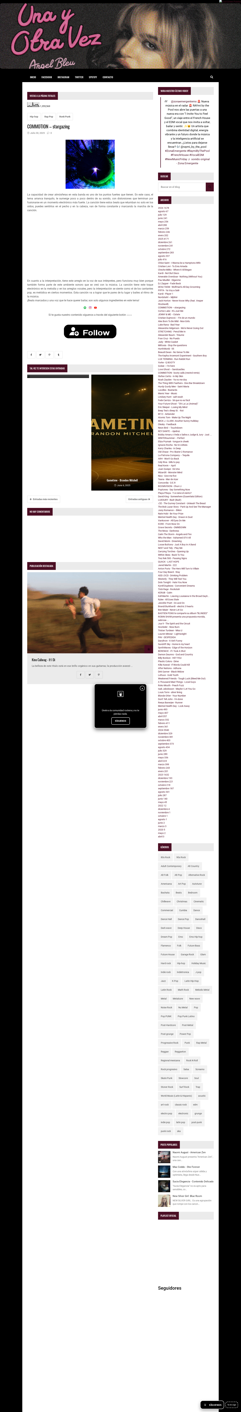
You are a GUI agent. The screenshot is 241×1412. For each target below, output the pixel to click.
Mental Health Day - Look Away (174, 706)
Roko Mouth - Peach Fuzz (171, 685)
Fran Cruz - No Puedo (169, 338)
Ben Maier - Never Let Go (170, 610)
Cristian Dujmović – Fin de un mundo (176, 318)
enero (163, 235)
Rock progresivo (169, 1069)
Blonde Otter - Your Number (172, 695)
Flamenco (166, 945)
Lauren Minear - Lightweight (172, 634)
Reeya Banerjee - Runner (170, 702)
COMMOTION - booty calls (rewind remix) (179, 372)
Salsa (186, 1069)
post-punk (196, 1122)
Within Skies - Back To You (171, 555)
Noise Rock (166, 1007)
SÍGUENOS (120, 721)
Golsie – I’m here (166, 366)
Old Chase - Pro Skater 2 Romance (175, 451)
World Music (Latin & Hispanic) (176, 1095)
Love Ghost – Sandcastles (171, 369)
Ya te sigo (231, 1404)
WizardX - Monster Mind (170, 472)
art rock (165, 1104)
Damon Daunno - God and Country (175, 654)
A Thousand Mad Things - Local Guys (177, 682)
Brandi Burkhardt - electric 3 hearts (175, 606)
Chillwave (166, 901)
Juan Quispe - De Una (169, 469)
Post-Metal (187, 1025)
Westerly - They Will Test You (172, 579)
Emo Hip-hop (195, 936)
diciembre (165, 242)
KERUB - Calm (165, 592)
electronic (183, 1113)
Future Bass (194, 945)
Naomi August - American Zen (189, 1152)
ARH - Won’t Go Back (168, 458)
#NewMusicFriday (176, 159)
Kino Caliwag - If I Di (43, 659)
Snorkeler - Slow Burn (169, 627)
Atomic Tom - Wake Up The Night (174, 417)
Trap (198, 1087)
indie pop (165, 1122)
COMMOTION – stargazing (171, 307)
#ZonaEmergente (175, 150)
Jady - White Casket (168, 342)
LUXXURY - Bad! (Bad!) (169, 500)
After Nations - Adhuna (169, 668)
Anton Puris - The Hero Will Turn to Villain (178, 568)
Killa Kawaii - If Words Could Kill (174, 664)
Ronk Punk (64, 116)
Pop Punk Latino (186, 1016)
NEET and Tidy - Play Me (170, 548)
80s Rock (165, 857)
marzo (163, 228)
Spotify (93, 77)
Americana (166, 883)
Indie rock (166, 972)
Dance (196, 910)
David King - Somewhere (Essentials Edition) (180, 496)
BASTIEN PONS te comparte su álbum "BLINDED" (183, 613)
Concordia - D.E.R (167, 482)
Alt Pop (178, 875)
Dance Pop (183, 919)
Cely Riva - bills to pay (169, 462)
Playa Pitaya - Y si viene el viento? (175, 493)
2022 (162, 805)
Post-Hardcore (168, 1025)
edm (195, 1104)
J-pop (198, 972)
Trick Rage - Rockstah (169, 589)
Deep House (184, 928)
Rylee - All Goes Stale (168, 599)
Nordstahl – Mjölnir (168, 297)
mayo (163, 221)
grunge (198, 1113)
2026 (163, 208)
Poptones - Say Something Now (174, 489)
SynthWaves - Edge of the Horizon (175, 647)
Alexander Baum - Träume (171, 335)
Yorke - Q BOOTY (166, 362)
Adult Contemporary (171, 866)
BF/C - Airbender (166, 414)
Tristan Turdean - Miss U (170, 630)
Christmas (182, 901)
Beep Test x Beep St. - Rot (171, 410)
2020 (161, 829)
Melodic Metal (202, 989)
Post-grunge (167, 1034)
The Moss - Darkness (168, 531)
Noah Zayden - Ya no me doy (172, 379)
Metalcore (178, 998)
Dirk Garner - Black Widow (171, 671)
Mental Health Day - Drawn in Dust (175, 517)
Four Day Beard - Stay (169, 572)
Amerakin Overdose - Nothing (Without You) (180, 276)
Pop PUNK (166, 1016)
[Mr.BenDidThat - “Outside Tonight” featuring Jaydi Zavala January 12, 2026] (58, 376)
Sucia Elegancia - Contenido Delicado (193, 1181)
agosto (163, 211)
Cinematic (199, 901)
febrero (164, 232)
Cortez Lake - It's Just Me (170, 311)
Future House (168, 954)
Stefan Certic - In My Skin (170, 376)
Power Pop (185, 1034)
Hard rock (166, 963)
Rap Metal (201, 1042)
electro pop (166, 1113)
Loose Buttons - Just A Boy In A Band (177, 544)
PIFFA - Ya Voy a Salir (169, 290)
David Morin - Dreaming (170, 541)
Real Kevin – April (167, 465)
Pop (196, 1007)
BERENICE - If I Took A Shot (172, 651)
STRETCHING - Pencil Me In (172, 331)
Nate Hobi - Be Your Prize (170, 513)
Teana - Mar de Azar (168, 479)
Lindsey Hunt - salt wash (170, 397)
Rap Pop (48, 116)
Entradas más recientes (45, 499)
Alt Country (193, 866)
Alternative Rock (196, 875)
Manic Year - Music (167, 393)
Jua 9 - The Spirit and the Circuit (174, 623)
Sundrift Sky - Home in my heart (174, 644)
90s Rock (181, 857)
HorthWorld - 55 (166, 348)
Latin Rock (166, 989)
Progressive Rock (169, 1042)
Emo (180, 936)
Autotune (197, 883)
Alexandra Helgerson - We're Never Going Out (180, 328)
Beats (179, 892)
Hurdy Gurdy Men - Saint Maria (173, 386)
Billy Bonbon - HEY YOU (169, 658)
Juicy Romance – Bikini (169, 510)
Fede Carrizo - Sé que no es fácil (174, 400)
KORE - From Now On (169, 524)
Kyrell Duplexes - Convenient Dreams (176, 585)
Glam (203, 954)
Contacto (108, 77)
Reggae (165, 1051)
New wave (194, 998)
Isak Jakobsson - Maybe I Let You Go (176, 689)
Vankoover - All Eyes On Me (171, 520)
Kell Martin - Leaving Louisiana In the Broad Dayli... (183, 596)
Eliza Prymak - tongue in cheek (173, 441)
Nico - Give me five (167, 476)
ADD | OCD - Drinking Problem (173, 575)
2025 (163, 239)
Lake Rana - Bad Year (169, 324)
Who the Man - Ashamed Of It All (174, 537)
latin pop (180, 1122)
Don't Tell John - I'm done (170, 699)
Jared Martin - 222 (167, 565)
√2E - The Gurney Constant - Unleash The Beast (182, 503)
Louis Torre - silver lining (170, 692)
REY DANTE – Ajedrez (169, 431)
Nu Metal (183, 1007)
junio (162, 218)
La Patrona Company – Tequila (174, 455)
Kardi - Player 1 (165, 293)
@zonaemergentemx (184, 101)
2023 (163, 774)
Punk (187, 1042)
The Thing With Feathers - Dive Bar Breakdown (181, 383)
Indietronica (183, 972)
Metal (164, 998)
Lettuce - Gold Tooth (168, 675)
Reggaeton (180, 1051)
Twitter (79, 77)
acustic (202, 1095)
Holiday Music (198, 963)
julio (162, 214)
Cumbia (183, 910)
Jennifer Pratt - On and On (171, 603)
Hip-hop (34, 116)
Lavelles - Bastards (167, 390)
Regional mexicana (170, 1060)
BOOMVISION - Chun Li (169, 486)
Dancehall (200, 919)
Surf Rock (184, 1087)
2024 (163, 730)
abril (162, 225)
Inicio (33, 77)
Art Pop (182, 883)
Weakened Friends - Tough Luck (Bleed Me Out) (182, 678)
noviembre (165, 245)
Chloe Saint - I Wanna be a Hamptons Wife (179, 263)
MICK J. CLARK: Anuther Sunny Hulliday (178, 421)
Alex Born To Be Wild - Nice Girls (174, 321)
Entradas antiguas (138, 499)
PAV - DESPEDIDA (167, 637)
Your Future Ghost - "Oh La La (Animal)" (178, 403)
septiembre (166, 252)
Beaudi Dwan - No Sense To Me (173, 352)
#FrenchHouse (180, 155)
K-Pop (175, 981)
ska (179, 1131)
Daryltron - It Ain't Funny (170, 640)
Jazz (163, 981)
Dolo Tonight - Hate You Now (172, 582)
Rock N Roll (192, 1060)
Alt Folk (164, 875)
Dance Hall (166, 919)
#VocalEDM (196, 155)
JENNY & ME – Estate (169, 314)
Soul (196, 1078)
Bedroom (192, 892)
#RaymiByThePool (198, 150)
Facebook (46, 77)
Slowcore (183, 1078)
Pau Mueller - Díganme (169, 280)
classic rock (181, 1104)
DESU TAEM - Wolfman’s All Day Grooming (179, 287)
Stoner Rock (167, 1087)
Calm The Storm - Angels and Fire (174, 534)
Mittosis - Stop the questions (172, 345)
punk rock (166, 1131)
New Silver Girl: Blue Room (187, 1196)
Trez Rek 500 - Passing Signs (172, 558)
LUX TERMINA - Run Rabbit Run (174, 359)
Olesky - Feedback (167, 424)
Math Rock (183, 989)
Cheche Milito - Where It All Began (175, 269)
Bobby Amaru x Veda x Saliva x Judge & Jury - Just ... (185, 434)
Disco (199, 928)
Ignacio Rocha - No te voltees (172, 445)
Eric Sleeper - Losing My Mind (172, 407)
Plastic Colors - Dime (168, 661)
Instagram (63, 77)
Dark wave (166, 928)
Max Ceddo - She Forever (186, 1166)
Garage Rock (187, 954)
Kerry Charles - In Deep (169, 448)
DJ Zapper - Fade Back (169, 283)
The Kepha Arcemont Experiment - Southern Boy (182, 355)
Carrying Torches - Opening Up (173, 551)
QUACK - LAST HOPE (168, 561)
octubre (164, 249)
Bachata (165, 892)
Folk (179, 945)
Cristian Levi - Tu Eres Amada (172, 266)
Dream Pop (166, 936)
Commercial (167, 910)
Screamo (199, 1069)
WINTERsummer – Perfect (171, 438)
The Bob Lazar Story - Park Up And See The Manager (184, 506)
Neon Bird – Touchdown (170, 427)
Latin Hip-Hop (192, 981)
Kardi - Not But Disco (168, 273)
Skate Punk (166, 1078)
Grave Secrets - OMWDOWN (172, 527)
